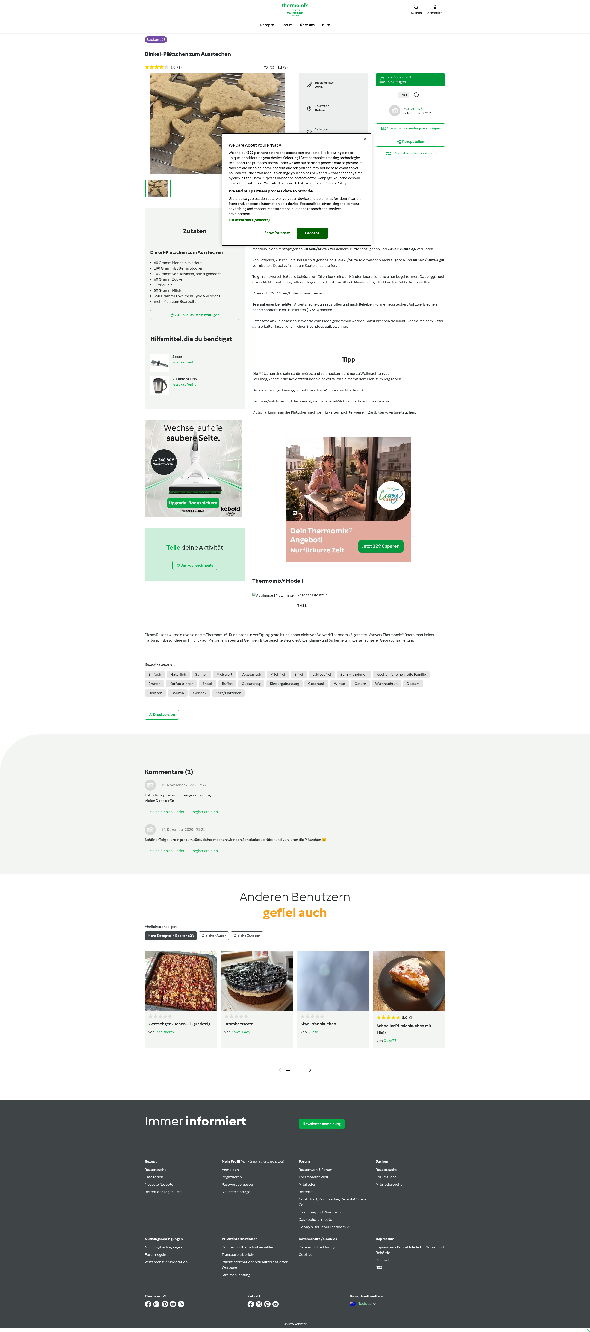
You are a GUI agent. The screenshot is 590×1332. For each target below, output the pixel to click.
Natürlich (178, 674)
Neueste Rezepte (159, 1184)
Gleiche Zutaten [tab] (247, 935)
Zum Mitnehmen (353, 674)
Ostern (360, 683)
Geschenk (316, 683)
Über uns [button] (307, 25)
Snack (208, 683)
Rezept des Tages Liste (163, 1192)
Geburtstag (251, 683)
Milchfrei (277, 674)
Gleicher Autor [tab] (214, 935)
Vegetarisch (251, 674)
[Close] (365, 139)
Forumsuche (386, 1177)
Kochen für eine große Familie (401, 674)
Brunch (154, 683)
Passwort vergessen (238, 1184)
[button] (416, 9)
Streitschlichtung (236, 1275)
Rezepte (306, 1192)
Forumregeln (155, 1254)
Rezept (151, 1161)
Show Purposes (278, 233)
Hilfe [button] (326, 25)
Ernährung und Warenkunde (322, 1212)
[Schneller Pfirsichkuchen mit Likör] (409, 981)
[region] (297, 189)
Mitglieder (307, 1184)
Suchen (382, 1161)
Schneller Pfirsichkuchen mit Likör (404, 1029)
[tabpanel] (295, 1012)
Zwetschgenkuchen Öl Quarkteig (179, 1023)
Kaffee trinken (181, 683)
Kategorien (154, 1177)
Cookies (305, 1254)
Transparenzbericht (238, 1254)
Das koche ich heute (315, 1219)
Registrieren (232, 1177)
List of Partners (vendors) (249, 220)
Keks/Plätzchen (228, 693)
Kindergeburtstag (284, 683)
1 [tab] (288, 1070)
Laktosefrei (321, 674)
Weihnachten (386, 683)
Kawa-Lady (240, 1032)
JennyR (417, 108)
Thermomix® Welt (313, 1177)
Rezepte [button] (267, 25)
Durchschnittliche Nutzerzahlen (248, 1247)
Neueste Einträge (236, 1192)
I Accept (312, 233)
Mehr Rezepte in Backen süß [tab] (171, 935)
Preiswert (224, 674)
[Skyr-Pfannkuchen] (333, 981)
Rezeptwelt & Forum (315, 1169)
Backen (177, 693)
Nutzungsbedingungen (163, 1247)
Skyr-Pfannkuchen (318, 1023)
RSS (379, 1267)
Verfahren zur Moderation (166, 1262)
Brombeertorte (238, 1023)
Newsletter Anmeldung (322, 1124)
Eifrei (298, 674)
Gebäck (199, 693)
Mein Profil (253, 1161)
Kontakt (382, 1260)
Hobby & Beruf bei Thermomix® (325, 1227)
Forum (304, 1161)
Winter (339, 683)
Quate (312, 1032)
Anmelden (230, 1169)
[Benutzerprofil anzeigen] (394, 110)
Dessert (413, 683)
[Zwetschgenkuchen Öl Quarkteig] (181, 981)
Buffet (227, 683)
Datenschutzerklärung (317, 1247)
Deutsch (155, 693)
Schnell (201, 674)
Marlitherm (164, 1032)
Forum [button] (286, 25)
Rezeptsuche (155, 1169)
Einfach (154, 674)
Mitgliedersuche (389, 1184)
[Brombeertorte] (257, 981)
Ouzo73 (390, 1040)
